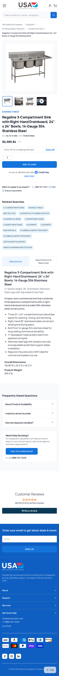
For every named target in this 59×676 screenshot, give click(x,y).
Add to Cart (29, 164)
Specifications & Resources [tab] (43, 261)
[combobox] (29, 15)
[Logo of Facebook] (4, 656)
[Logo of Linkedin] (18, 656)
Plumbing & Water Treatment (13, 29)
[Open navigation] (4, 5)
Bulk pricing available (13, 191)
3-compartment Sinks (13, 207)
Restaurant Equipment (14, 242)
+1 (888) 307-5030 (10, 621)
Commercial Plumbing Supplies (34, 213)
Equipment (30, 24)
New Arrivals (9, 230)
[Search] (54, 15)
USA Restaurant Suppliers (12, 24)
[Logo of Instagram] (11, 656)
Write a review (29, 510)
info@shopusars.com (12, 618)
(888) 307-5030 (41, 187)
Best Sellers (9, 213)
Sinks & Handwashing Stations (17, 247)
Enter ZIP (50, 149)
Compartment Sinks (36, 29)
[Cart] (55, 5)
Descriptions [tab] (15, 261)
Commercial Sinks (12, 219)
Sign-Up (29, 549)
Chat (54, 187)
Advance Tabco (10, 111)
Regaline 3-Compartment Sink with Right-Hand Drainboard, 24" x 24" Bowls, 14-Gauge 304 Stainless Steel (29, 34)
